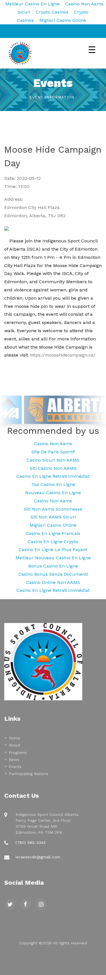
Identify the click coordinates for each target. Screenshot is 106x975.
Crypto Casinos (52, 12)
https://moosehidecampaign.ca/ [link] (62, 355)
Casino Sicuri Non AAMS (53, 460)
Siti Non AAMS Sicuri (53, 517)
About (14, 745)
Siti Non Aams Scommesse (53, 509)
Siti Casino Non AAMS (53, 468)
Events (15, 766)
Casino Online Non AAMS (53, 582)
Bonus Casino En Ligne (53, 566)
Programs (18, 752)
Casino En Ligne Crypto (53, 541)
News (14, 759)
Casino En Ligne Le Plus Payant (53, 549)
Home (14, 738)
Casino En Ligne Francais (53, 533)
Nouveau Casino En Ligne (53, 492)
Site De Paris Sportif (53, 452)
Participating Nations (28, 773)
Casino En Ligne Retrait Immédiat (53, 476)
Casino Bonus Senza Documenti (53, 574)
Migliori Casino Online (62, 20)
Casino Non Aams (53, 443)
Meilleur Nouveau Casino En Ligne (53, 557)
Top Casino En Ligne (53, 484)
